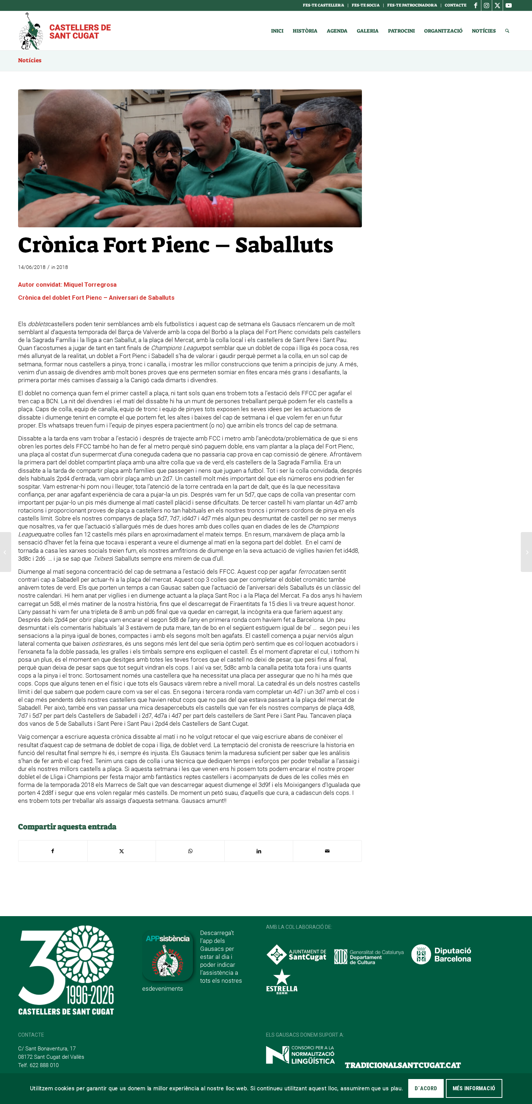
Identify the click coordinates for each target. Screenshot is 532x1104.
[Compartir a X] (122, 850)
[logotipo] (64, 30)
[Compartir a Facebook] (52, 850)
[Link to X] (497, 5)
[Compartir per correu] (327, 850)
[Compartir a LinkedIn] (259, 850)
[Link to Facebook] (475, 5)
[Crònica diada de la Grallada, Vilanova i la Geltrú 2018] (526, 552)
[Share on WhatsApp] (190, 850)
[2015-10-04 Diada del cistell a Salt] (190, 158)
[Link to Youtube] (508, 5)
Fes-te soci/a (366, 5)
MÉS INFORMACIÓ (474, 1088)
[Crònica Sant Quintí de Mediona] (5, 552)
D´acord (426, 1088)
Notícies (29, 60)
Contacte (455, 5)
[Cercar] (507, 30)
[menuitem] (323, 5)
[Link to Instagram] (486, 5)
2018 (62, 267)
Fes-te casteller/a (323, 5)
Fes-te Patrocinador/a (412, 5)
